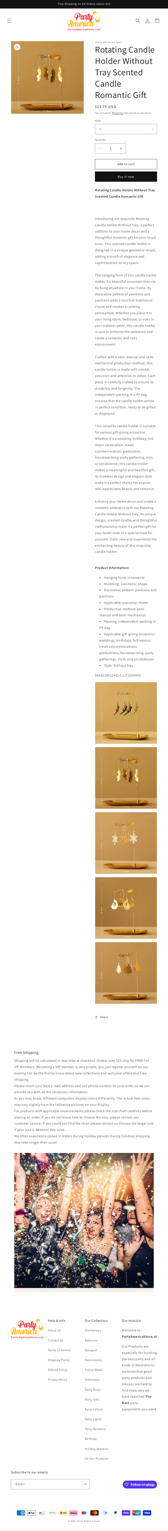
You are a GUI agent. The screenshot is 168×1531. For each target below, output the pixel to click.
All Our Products (96, 1459)
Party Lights (93, 1419)
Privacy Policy (57, 1380)
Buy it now (126, 177)
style (98, 120)
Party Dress (93, 1390)
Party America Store (88, 1520)
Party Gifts (92, 1399)
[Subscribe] (84, 1484)
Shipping (117, 113)
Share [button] (104, 1017)
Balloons (91, 1340)
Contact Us (55, 1340)
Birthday (91, 1439)
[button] (9, 21)
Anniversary (93, 1330)
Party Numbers (95, 1429)
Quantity (100, 140)
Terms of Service (59, 1350)
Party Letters (94, 1409)
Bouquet (91, 1350)
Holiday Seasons (96, 1449)
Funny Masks (94, 1370)
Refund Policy (57, 1370)
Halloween (92, 1380)
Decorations (93, 1360)
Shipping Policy (59, 1360)
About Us (54, 1330)
